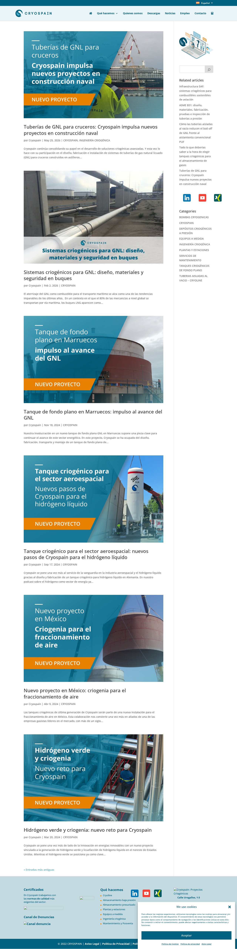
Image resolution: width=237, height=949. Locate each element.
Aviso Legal (206, 944)
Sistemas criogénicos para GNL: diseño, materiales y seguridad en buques (83, 275)
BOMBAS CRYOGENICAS (194, 217)
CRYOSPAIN (70, 140)
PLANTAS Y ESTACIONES (194, 250)
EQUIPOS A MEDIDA (191, 238)
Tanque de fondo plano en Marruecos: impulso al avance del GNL (93, 414)
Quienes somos (133, 13)
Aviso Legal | (93, 943)
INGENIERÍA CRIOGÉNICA (94, 140)
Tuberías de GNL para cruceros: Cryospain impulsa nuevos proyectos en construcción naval (91, 129)
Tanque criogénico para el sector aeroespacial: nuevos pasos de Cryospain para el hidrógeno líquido (86, 554)
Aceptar (186, 935)
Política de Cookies (170, 944)
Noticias (170, 13)
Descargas (153, 13)
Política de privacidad (190, 944)
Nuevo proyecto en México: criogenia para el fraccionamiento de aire (75, 693)
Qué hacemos (105, 13)
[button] (229, 907)
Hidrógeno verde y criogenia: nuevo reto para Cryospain (88, 830)
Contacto (200, 13)
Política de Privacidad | (117, 943)
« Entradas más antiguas (39, 869)
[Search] (209, 69)
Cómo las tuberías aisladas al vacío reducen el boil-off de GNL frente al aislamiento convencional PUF (196, 132)
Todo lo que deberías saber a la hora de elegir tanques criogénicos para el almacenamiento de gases (195, 156)
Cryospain (35, 140)
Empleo (185, 13)
